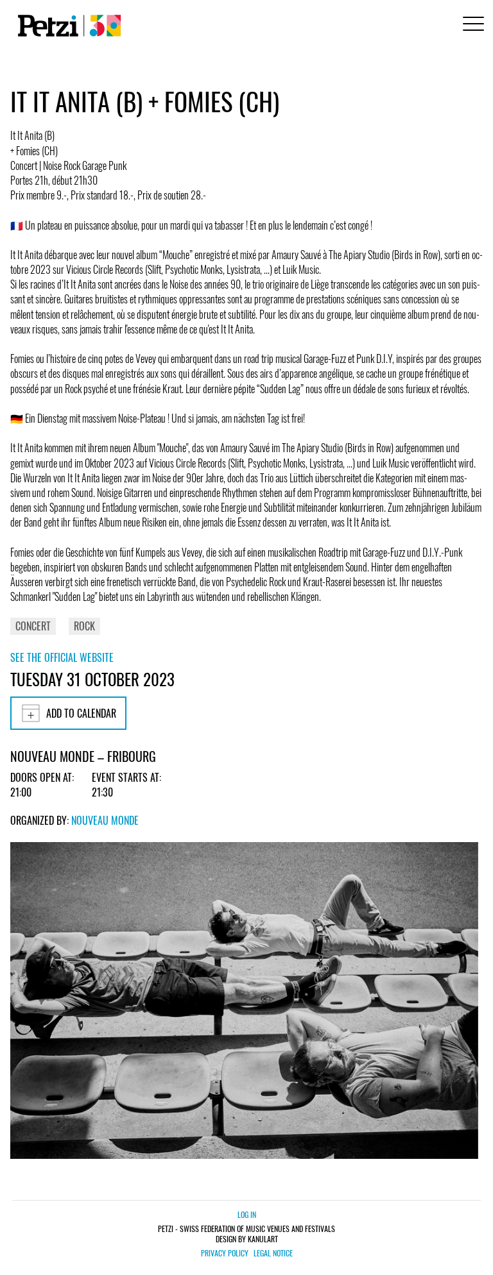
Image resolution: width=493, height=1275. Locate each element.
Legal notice (273, 1253)
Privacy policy (224, 1253)
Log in (247, 1214)
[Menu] (471, 25)
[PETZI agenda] (67, 25)
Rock (84, 626)
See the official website (62, 657)
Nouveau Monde (105, 820)
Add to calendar (81, 713)
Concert (33, 626)
